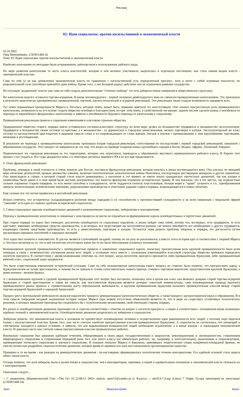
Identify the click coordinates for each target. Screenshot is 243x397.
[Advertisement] (121, 18)
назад (6, 388)
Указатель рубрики (116, 388)
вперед (235, 388)
